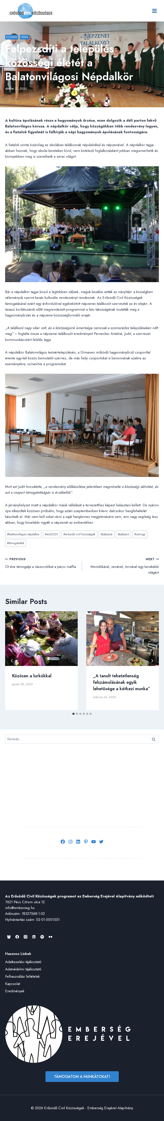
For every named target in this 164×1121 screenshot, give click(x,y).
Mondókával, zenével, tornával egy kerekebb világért (125, 566)
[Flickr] (50, 937)
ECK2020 (11, 37)
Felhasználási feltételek (22, 976)
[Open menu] (154, 11)
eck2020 (51, 534)
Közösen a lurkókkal (31, 676)
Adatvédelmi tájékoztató (23, 969)
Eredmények (14, 991)
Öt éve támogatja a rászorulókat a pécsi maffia (40, 563)
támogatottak (15, 543)
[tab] (73, 714)
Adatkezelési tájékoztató (23, 961)
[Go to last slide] (12, 661)
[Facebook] (17, 937)
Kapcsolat (12, 983)
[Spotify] (42, 937)
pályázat (106, 534)
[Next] (152, 661)
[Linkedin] (33, 937)
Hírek (24, 37)
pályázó (123, 534)
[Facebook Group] (8, 937)
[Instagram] (25, 937)
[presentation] (41, 638)
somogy (139, 534)
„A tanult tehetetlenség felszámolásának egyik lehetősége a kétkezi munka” (121, 682)
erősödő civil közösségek (79, 534)
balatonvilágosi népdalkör (23, 534)
